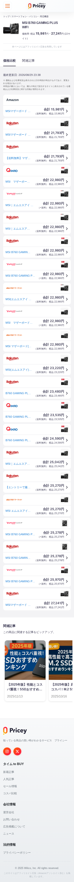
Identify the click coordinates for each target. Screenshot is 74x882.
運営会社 (8, 812)
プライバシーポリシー (17, 852)
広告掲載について (14, 826)
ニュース (8, 833)
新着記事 (8, 772)
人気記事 (8, 779)
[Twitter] (17, 751)
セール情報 (10, 786)
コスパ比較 (10, 793)
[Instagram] (7, 751)
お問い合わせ (11, 819)
